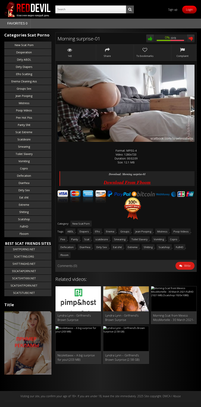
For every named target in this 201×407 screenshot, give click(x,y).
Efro (97, 231)
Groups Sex (24, 88)
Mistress (24, 103)
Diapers (84, 231)
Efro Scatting (24, 74)
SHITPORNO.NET (24, 249)
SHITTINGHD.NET (24, 264)
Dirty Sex (24, 190)
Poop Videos (24, 110)
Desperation (24, 52)
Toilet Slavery (24, 154)
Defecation (24, 176)
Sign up (172, 9)
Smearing (24, 146)
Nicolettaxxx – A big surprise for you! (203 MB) (76, 357)
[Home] (27, 9)
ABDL (70, 231)
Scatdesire (24, 139)
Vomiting (24, 161)
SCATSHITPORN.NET (24, 285)
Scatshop (24, 219)
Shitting (24, 212)
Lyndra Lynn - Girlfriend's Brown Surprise (74, 317)
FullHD (24, 226)
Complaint (182, 56)
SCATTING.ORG (24, 256)
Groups (124, 231)
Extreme (24, 205)
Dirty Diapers (24, 67)
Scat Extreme (24, 132)
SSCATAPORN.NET (24, 271)
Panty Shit (24, 125)
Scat (86, 239)
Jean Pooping (24, 96)
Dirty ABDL (24, 59)
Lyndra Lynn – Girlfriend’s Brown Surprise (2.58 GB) (122, 357)
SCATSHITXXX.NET (24, 278)
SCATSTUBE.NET (24, 293)
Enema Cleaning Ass (24, 81)
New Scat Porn (24, 45)
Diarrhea (23, 183)
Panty (74, 239)
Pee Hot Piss (24, 117)
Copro (24, 168)
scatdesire (101, 239)
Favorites (17, 23)
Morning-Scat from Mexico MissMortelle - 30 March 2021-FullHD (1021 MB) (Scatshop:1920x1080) (173, 317)
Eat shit (24, 197)
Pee (62, 239)
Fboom (24, 234)
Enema (110, 231)
